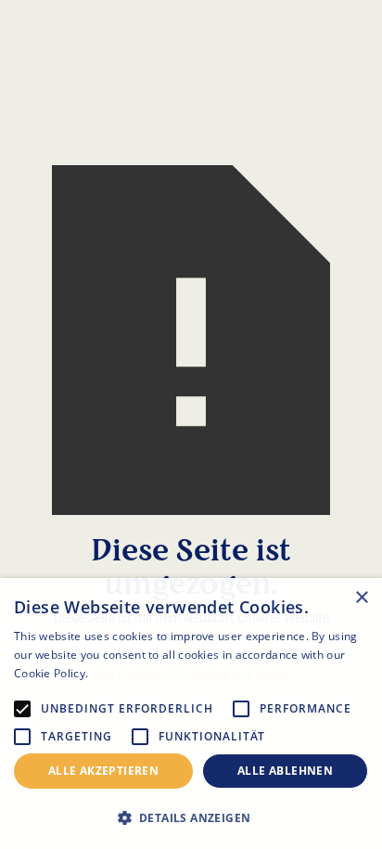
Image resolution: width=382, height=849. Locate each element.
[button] (191, 818)
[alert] (191, 713)
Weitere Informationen (153, 673)
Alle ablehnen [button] (285, 770)
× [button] (361, 598)
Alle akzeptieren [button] (103, 770)
